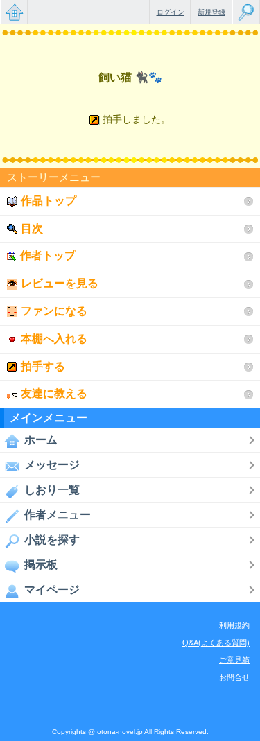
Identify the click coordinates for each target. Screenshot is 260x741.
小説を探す (52, 540)
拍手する (43, 366)
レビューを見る (59, 283)
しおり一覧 (52, 490)
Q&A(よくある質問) (216, 642)
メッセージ (52, 465)
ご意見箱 (234, 660)
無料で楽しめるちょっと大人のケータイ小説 (14, 12)
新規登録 (211, 12)
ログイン (170, 12)
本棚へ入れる (54, 339)
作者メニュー (57, 515)
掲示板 (41, 564)
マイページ (52, 589)
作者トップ (48, 255)
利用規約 (234, 625)
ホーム (41, 440)
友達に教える (54, 393)
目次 (32, 228)
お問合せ (234, 677)
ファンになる (54, 311)
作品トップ (48, 201)
